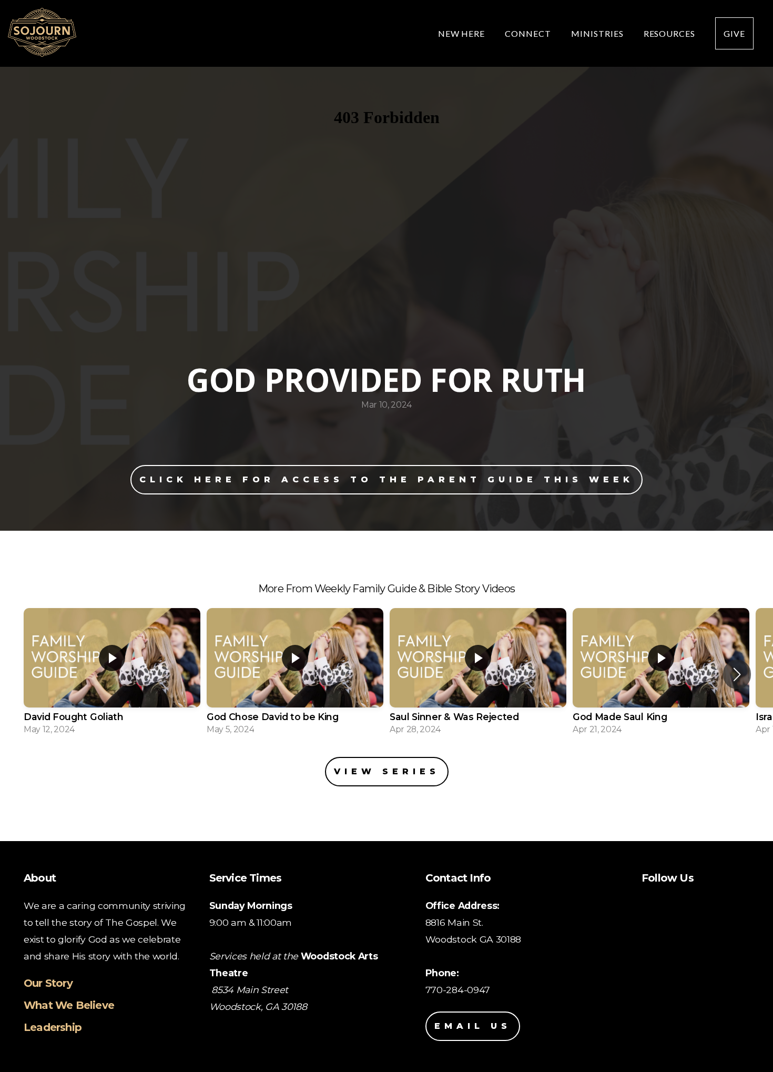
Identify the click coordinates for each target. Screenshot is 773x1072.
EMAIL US (472, 1026)
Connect (529, 33)
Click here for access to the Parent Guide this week (386, 479)
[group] (112, 674)
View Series (387, 771)
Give (734, 33)
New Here (462, 33)
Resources (671, 33)
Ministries (598, 33)
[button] (737, 674)
